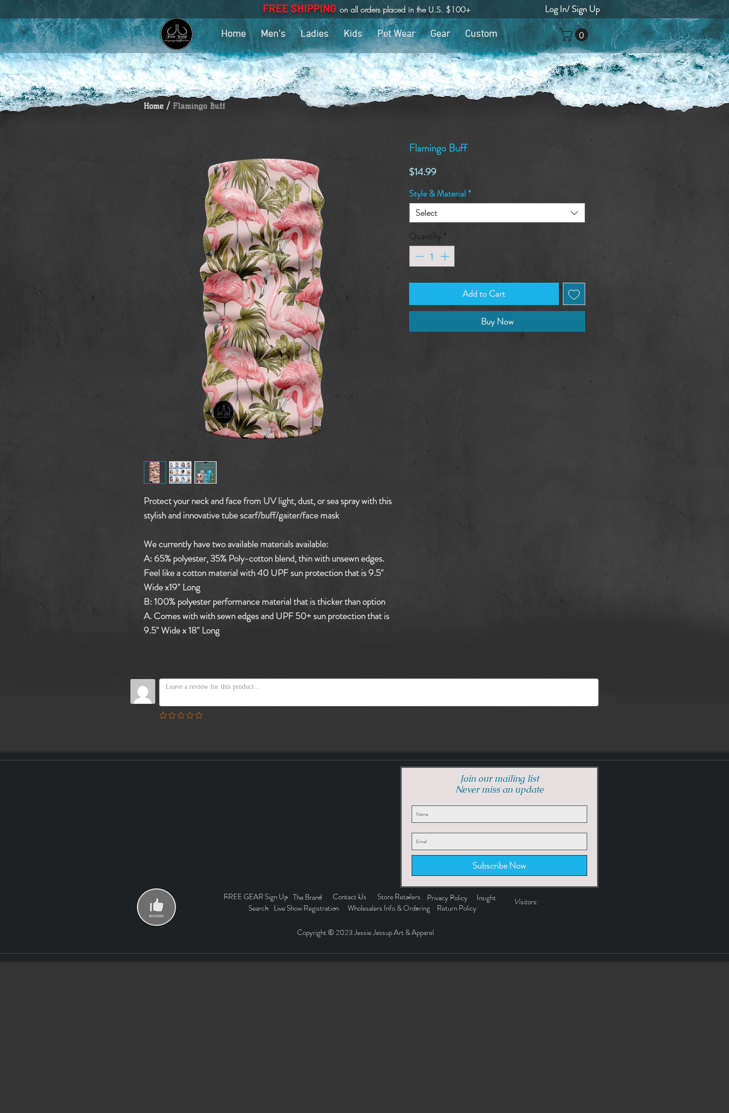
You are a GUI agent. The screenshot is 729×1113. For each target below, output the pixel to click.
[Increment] (445, 256)
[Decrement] (418, 256)
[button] (575, 34)
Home (154, 106)
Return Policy (457, 908)
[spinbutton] (432, 256)
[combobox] (497, 213)
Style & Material (440, 193)
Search (259, 908)
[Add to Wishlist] (574, 294)
